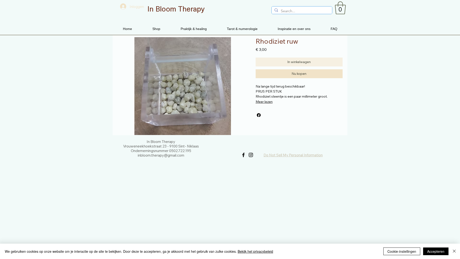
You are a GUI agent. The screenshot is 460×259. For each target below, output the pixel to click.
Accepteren (435, 251)
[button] (340, 7)
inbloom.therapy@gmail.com (161, 155)
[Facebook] (243, 155)
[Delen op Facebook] (259, 115)
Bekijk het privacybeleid (255, 251)
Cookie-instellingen (401, 251)
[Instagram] (251, 155)
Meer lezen (264, 102)
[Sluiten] (454, 251)
